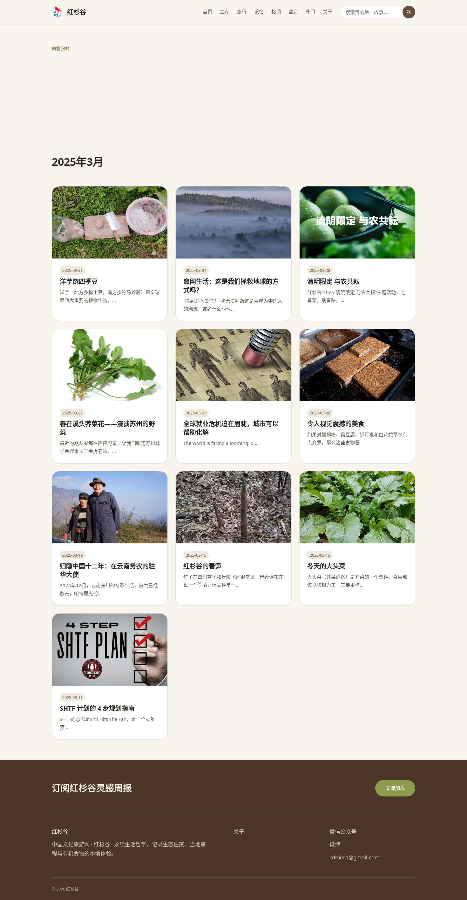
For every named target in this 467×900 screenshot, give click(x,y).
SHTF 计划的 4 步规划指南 (97, 708)
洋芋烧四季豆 (79, 281)
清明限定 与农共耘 (333, 281)
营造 (293, 11)
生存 (224, 11)
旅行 (242, 11)
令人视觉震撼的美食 (335, 424)
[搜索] (409, 12)
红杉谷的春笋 (202, 566)
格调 (276, 11)
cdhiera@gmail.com (354, 857)
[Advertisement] (242, 103)
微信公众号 (342, 831)
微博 (334, 844)
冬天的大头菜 (326, 566)
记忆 (259, 11)
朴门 (310, 11)
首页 (207, 11)
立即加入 (395, 788)
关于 (327, 11)
